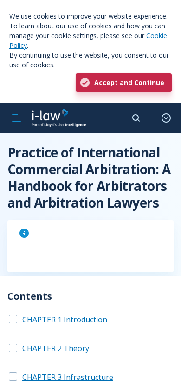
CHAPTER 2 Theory (55, 348)
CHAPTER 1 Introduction (64, 319)
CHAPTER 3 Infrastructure (67, 377)
